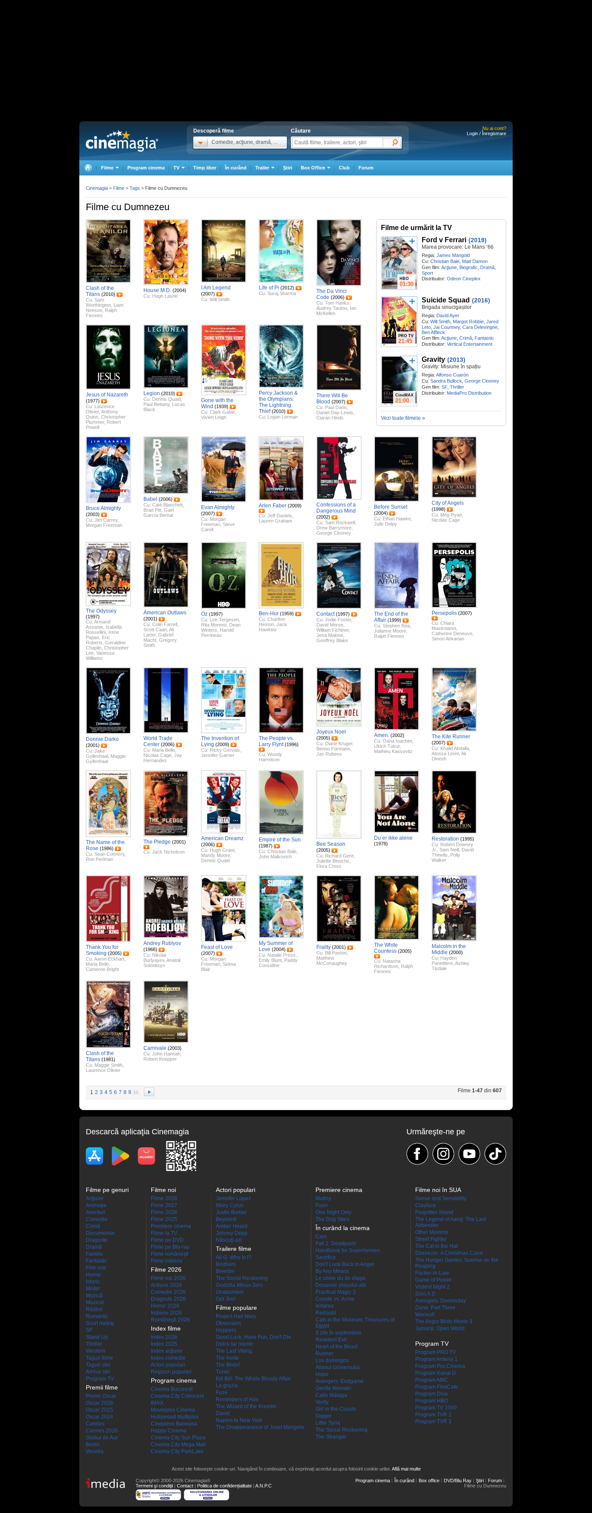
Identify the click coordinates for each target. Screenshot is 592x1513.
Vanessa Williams (100, 655)
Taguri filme (99, 1358)
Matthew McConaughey (331, 960)
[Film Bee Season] (338, 837)
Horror (93, 1275)
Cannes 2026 (102, 1431)
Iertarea (325, 1306)
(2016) (481, 300)
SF (444, 387)
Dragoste (96, 1240)
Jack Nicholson (168, 851)
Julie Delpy (385, 523)
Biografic (468, 267)
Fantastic (484, 338)
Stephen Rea (396, 625)
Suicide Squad (446, 300)
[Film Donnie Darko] (108, 732)
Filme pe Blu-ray (170, 1247)
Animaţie (96, 1205)
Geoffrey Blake (332, 640)
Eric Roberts (98, 640)
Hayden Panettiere (444, 960)
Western (95, 1351)
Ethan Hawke (397, 518)
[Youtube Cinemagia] (469, 1154)
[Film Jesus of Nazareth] (108, 388)
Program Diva (431, 1394)
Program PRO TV (435, 1352)
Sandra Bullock (446, 380)
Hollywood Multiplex (174, 1417)
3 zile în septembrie (338, 1333)
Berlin (93, 1445)
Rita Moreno (214, 624)
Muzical (95, 1302)
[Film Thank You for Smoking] (108, 940)
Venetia (95, 1451)
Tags (135, 188)
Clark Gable (222, 412)
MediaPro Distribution (469, 393)
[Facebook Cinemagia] (417, 1154)
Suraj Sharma (281, 293)
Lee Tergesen (224, 619)
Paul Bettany (156, 404)
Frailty (323, 947)
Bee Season (330, 844)
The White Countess (386, 948)
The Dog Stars (332, 1219)
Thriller (457, 387)
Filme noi (163, 1189)
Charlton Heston (272, 622)
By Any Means (332, 1271)
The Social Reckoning (242, 1278)
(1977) (93, 400)
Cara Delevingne (480, 327)
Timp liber (204, 167)
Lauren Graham (275, 520)
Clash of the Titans (100, 291)
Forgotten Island (434, 1212)
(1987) (266, 845)
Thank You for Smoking (102, 950)
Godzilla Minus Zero (239, 1285)
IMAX (157, 1403)
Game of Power (433, 1280)
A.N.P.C (263, 1485)
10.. (137, 1092)
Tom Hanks (337, 302)
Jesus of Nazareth (107, 395)
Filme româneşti (170, 1254)
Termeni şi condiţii (154, 1485)
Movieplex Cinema (173, 1410)
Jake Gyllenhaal (97, 753)
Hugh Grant (222, 850)
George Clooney (482, 380)
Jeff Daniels (279, 515)
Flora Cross (329, 866)
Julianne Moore (390, 630)
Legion (151, 393)
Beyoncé (226, 1219)
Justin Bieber (231, 1212)
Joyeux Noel (331, 732)
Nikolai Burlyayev (154, 957)
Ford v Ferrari (444, 240)
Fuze (222, 1393)
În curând (236, 167)
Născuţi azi (229, 1240)
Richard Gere (339, 855)
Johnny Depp (231, 1233)
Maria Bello (163, 750)
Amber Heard (231, 1226)
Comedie (96, 1219)
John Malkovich (275, 856)
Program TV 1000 (436, 1408)
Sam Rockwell (340, 522)
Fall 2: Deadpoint (336, 1243)
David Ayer (447, 315)
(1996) (292, 744)
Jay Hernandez (162, 758)
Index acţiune (166, 1351)
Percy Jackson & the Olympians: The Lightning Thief (278, 402)
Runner (324, 1354)
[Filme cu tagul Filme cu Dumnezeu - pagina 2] (149, 1092)
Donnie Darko (102, 739)
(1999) (394, 620)
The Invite (227, 1358)
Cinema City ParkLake (177, 1451)
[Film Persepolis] (454, 606)
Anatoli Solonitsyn (161, 963)
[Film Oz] (223, 607)
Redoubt (326, 1313)
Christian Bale (444, 261)
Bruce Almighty (103, 508)
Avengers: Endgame (340, 1381)
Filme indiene (167, 1261)
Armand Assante (98, 624)
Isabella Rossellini (104, 629)
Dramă (487, 267)
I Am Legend (216, 288)
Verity (322, 1402)
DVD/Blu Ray (458, 1480)
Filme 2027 (164, 1205)
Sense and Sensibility (440, 1198)
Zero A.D (425, 1294)
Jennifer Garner (217, 755)
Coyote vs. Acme (335, 1299)
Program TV (100, 1379)
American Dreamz (222, 838)
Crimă (465, 338)
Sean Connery (109, 854)
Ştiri (287, 167)
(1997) (93, 616)
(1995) (467, 838)
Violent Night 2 (432, 1287)
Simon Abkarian (448, 638)
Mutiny (323, 1198)
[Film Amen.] (396, 728)
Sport (427, 273)
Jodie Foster (338, 619)
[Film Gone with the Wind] (223, 393)
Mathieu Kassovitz (393, 751)
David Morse (329, 624)
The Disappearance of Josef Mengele (260, 1427)
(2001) (150, 618)
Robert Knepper (160, 1059)
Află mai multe (406, 1468)
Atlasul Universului (338, 1367)
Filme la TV (164, 1233)
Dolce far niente (234, 1344)
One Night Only (333, 1212)
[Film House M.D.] (166, 283)
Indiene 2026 (166, 1313)
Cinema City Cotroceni (177, 1396)
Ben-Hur (269, 613)
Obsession (228, 1323)
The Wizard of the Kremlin (246, 1406)
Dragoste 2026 (168, 1299)
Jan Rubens (329, 753)
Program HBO (431, 1401)
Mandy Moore (215, 855)
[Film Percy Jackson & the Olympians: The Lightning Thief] (281, 386)
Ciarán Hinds (330, 417)
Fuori (322, 1205)
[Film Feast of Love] (223, 940)
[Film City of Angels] (454, 496)
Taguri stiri (98, 1365)
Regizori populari (171, 1372)
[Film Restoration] (454, 832)
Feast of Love (217, 947)
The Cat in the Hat (436, 1246)
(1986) (107, 848)
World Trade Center (157, 741)
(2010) (108, 294)
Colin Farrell (164, 624)
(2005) (323, 737)
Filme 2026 (164, 1212)
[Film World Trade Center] (166, 731)
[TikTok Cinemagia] (495, 1154)
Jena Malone (329, 635)
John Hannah (166, 1053)
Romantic (97, 1316)
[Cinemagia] (88, 167)
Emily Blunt (270, 960)
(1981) (108, 1059)
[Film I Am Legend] (223, 281)
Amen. (381, 735)
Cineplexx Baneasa (174, 1424)
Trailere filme (233, 1248)
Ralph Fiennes (101, 313)
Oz (204, 614)
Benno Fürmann (333, 748)
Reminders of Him (237, 1399)
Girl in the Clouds (336, 1409)
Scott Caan (155, 629)
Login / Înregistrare (486, 133)
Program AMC (431, 1380)
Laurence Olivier (103, 1070)
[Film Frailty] (338, 940)
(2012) (287, 287)
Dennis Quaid (166, 399)
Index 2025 (164, 1344)
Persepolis (444, 613)
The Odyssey (101, 611)
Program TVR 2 (433, 1422)
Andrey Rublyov (162, 943)
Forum (366, 167)
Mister (93, 1289)
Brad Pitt (152, 510)
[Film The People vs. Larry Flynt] (281, 731)
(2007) (208, 293)
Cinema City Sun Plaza (178, 1438)
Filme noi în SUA (438, 1189)
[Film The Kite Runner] (454, 730)
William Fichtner (332, 630)
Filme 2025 (164, 1219)
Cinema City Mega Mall (178, 1445)
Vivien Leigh (213, 417)
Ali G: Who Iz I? (233, 1257)
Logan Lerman (282, 416)
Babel (150, 499)
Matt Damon (475, 261)
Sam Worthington (98, 302)
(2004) (179, 290)
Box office (429, 1480)
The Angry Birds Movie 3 (443, 1321)
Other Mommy (431, 1232)
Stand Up (97, 1337)
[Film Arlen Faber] (281, 499)
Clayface (425, 1205)
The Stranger (331, 1437)
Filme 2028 (164, 1198)
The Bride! (228, 1365)
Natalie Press (281, 955)
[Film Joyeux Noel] (338, 725)
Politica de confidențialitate (224, 1485)
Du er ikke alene (393, 838)
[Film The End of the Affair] (396, 607)
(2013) (456, 359)
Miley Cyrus (230, 1205)
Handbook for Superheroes (348, 1250)
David (223, 1413)
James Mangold (453, 255)
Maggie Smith (108, 1065)
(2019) (477, 240)
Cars (321, 1237)
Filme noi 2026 (168, 1278)
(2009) (295, 505)
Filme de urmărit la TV (416, 227)
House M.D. (157, 290)
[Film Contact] (338, 607)
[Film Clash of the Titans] (108, 281)
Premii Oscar (101, 1396)
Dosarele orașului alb (341, 1285)
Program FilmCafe (436, 1387)
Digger (324, 1416)
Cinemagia (97, 188)
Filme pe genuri (107, 1189)
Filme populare (236, 1307)
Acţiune (449, 267)
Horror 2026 (165, 1306)
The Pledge (157, 842)
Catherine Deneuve (452, 633)
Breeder (225, 1271)
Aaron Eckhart (109, 958)
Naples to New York (239, 1420)
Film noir (96, 1268)
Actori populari (168, 1365)
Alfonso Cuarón (452, 374)
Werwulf (424, 1315)
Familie (94, 1254)
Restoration (445, 839)
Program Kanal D (435, 1373)
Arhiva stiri (98, 1372)
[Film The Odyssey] (108, 604)
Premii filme (102, 1387)
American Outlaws (164, 613)
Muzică (94, 1295)
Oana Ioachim (397, 741)
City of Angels (448, 503)
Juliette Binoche (332, 861)
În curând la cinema (343, 1227)
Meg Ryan (451, 514)
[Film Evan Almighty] (223, 500)
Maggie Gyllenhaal (106, 758)
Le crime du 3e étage (340, 1278)
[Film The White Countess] (396, 938)
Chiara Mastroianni (444, 625)
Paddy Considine (278, 963)
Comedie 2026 (168, 1292)
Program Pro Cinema (440, 1366)
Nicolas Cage (446, 520)
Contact (325, 614)
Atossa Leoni (445, 753)
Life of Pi (269, 288)
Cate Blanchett (167, 504)
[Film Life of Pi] (281, 281)
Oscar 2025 (99, 1410)
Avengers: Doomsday (440, 1301)
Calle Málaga (331, 1395)
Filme (118, 188)
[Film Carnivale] (166, 1041)
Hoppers (226, 1330)
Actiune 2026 (166, 1285)
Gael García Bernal (158, 512)
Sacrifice (326, 1257)
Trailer (120, 294)
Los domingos (332, 1360)
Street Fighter (431, 1239)
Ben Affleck (433, 332)
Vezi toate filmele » (403, 418)
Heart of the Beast (337, 1347)
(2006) (338, 297)
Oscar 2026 (99, 1403)
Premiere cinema (171, 1226)
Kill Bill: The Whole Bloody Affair (253, 1379)
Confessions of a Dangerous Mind (336, 508)
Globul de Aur (102, 1438)
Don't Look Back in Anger (345, 1264)
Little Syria (328, 1423)
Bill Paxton (336, 952)
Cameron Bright (102, 969)
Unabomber (230, 1292)
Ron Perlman (99, 859)
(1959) (287, 613)
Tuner (223, 1372)
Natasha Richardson (387, 963)
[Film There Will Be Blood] (338, 389)
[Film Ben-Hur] (281, 607)
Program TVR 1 (433, 1415)
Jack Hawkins (273, 627)
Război (94, 1309)
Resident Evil (331, 1340)
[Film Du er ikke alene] (396, 831)
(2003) (93, 514)
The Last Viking (234, 1351)
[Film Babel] (166, 492)
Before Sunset (390, 507)
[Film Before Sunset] (396, 500)
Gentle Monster (333, 1388)
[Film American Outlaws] (166, 606)
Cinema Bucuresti (172, 1389)
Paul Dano (336, 407)
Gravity (433, 359)
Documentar (100, 1233)
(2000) (456, 952)
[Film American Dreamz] (223, 831)
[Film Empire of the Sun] (281, 833)
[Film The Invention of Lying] (223, 731)
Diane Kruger (338, 743)
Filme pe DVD (167, 1240)
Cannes (95, 1424)
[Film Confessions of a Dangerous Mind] (338, 498)
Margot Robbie (468, 321)
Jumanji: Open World (440, 1328)
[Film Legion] (166, 386)
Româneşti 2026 (170, 1320)
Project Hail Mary (236, 1316)
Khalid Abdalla (454, 748)
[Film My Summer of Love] (281, 936)
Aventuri (95, 1212)
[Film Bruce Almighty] (108, 501)
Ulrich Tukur (387, 746)
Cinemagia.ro (122, 141)
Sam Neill (449, 849)
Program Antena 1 (436, 1359)
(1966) (150, 949)
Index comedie (168, 1358)
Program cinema (146, 167)
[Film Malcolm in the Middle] (454, 939)
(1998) (439, 509)
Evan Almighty (217, 507)
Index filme (166, 1328)
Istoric (93, 1282)
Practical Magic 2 (336, 1292)
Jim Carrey (105, 520)
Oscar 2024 (99, 1417)
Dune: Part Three (435, 1308)
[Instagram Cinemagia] (443, 1154)
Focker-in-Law (432, 1273)
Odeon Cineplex (464, 278)
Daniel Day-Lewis (334, 412)
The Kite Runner (451, 737)
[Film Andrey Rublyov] (166, 936)
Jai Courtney (446, 327)
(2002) (323, 516)
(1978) (381, 843)
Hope (322, 1374)
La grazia (227, 1386)
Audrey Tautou (331, 308)
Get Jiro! (225, 1299)
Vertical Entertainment (469, 344)
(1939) (221, 406)
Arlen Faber (272, 506)
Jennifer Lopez (233, 1198)
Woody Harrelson (270, 757)
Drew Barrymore (333, 527)
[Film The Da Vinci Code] (338, 284)
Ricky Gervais (225, 750)
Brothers (226, 1264)
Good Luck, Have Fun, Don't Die (253, 1337)
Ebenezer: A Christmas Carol (449, 1253)
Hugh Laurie (165, 296)
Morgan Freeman (104, 525)
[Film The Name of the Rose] (108, 835)
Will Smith (440, 321)
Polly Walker (446, 857)
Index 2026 (164, 1337)
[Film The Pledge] (166, 835)
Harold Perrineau (217, 632)
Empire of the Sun (280, 840)
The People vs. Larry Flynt (276, 741)
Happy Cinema (168, 1431)
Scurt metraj (100, 1323)
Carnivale (154, 1048)
